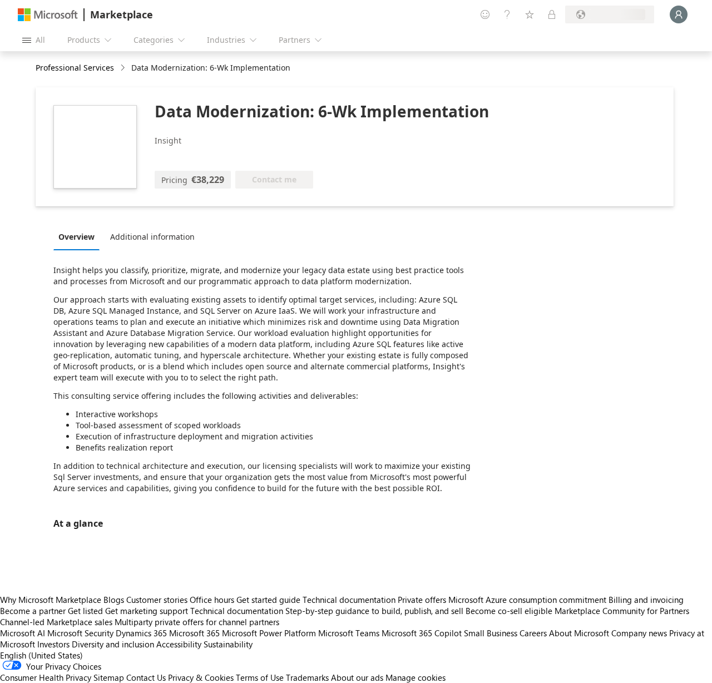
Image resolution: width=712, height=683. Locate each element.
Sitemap (108, 677)
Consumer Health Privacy (45, 677)
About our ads (357, 677)
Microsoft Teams (348, 633)
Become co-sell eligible (509, 610)
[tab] (79, 236)
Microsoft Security (80, 633)
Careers (533, 633)
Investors (53, 644)
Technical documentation (349, 599)
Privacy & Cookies (201, 677)
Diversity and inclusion (113, 644)
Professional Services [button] (75, 67)
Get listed (85, 610)
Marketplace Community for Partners (622, 610)
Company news (639, 633)
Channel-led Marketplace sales (56, 621)
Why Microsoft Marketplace (50, 599)
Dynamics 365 (141, 633)
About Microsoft (579, 633)
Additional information (152, 236)
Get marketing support (146, 610)
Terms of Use (260, 677)
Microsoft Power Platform (269, 633)
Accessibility (178, 644)
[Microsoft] (48, 14)
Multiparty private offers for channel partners (197, 621)
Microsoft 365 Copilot (422, 633)
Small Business (490, 633)
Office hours (212, 599)
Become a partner (33, 610)
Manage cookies (415, 677)
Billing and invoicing (646, 599)
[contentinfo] (124, 68)
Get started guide (268, 599)
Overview (76, 236)
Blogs (113, 599)
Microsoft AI (22, 633)
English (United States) (41, 655)
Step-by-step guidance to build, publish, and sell (374, 610)
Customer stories (156, 599)
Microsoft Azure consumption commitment (528, 599)
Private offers (422, 599)
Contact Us (146, 677)
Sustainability (228, 644)
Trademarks (307, 677)
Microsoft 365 (194, 633)
